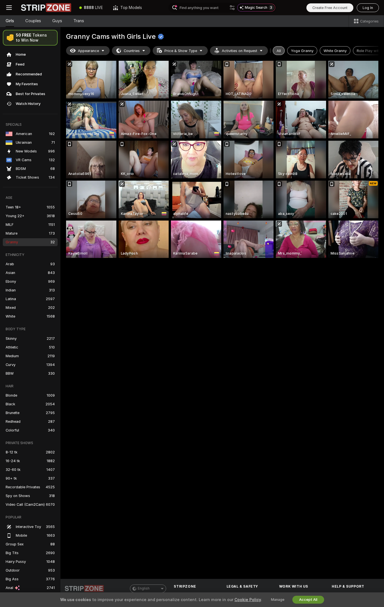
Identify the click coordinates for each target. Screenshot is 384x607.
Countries (132, 51)
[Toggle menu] (9, 7)
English (144, 588)
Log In (368, 8)
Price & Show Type (180, 51)
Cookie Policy (247, 599)
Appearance (88, 51)
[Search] (232, 8)
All (279, 51)
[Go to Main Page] (46, 7)
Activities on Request (239, 51)
